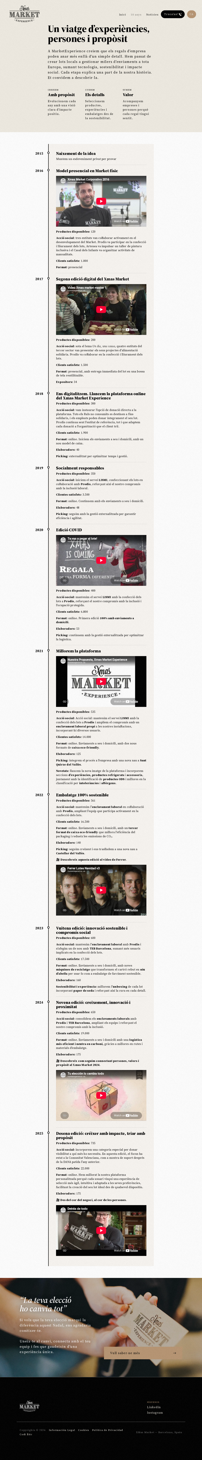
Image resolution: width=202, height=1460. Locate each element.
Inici (122, 14)
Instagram (155, 1413)
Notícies (152, 14)
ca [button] (192, 14)
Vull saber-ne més (125, 1353)
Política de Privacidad (107, 1430)
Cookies (83, 1430)
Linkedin (154, 1407)
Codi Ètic (26, 1434)
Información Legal (62, 1430)
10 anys (136, 14)
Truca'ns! (171, 14)
